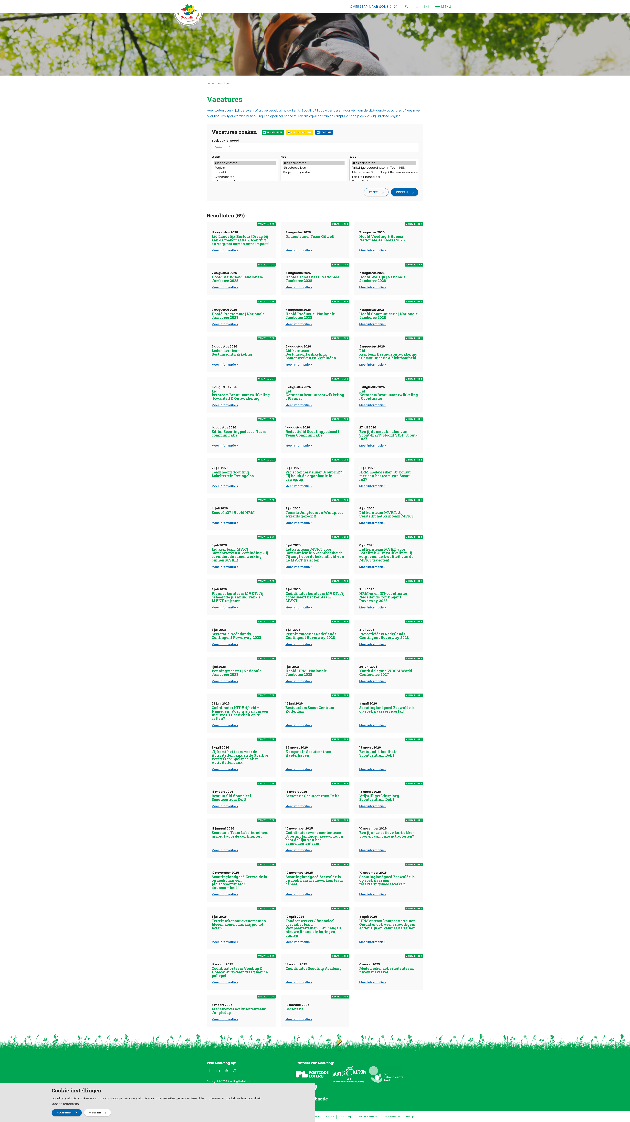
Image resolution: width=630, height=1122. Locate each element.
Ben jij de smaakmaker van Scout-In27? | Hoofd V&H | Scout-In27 (388, 435)
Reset (373, 192)
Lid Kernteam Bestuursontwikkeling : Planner (314, 395)
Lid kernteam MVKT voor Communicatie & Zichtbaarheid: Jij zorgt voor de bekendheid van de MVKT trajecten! (314, 554)
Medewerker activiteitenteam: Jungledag (239, 1011)
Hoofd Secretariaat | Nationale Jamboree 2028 (312, 279)
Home (210, 83)
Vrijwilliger (274, 132)
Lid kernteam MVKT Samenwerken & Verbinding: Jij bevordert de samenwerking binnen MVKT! (240, 554)
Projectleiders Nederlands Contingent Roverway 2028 (384, 635)
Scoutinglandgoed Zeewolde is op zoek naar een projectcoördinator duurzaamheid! (239, 882)
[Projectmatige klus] (313, 172)
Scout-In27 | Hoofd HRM (233, 512)
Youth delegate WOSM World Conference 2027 (385, 672)
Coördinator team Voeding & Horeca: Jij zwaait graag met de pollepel (240, 972)
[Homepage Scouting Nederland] (188, 11)
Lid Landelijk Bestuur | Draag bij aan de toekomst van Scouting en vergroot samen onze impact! (240, 240)
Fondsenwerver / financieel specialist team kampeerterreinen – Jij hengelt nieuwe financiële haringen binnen (313, 928)
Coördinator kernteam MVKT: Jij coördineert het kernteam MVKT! (314, 597)
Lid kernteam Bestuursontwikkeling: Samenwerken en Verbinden (310, 354)
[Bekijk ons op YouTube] (226, 1070)
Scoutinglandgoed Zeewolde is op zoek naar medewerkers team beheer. (314, 880)
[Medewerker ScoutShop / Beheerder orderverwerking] (384, 172)
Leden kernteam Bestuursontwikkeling (232, 352)
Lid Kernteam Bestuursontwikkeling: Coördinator (388, 395)
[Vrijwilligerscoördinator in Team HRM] (384, 167)
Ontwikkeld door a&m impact (400, 1116)
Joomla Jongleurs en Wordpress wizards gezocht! (314, 514)
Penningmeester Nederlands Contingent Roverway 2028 (310, 635)
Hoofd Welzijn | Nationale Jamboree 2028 (382, 279)
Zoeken (402, 192)
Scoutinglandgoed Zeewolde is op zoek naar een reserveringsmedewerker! (387, 880)
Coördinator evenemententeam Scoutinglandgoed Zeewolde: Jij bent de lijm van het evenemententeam (314, 838)
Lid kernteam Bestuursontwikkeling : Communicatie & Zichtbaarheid (388, 354)
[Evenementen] (244, 177)
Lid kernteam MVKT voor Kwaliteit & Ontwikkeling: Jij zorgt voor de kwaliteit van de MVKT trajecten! (386, 554)
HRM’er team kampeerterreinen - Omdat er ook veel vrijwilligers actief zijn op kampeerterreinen (388, 924)
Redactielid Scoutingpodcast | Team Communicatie (312, 433)
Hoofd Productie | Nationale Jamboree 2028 (310, 315)
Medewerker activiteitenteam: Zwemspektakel (386, 970)
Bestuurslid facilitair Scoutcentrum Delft (378, 753)
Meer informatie (224, 250)
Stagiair (325, 132)
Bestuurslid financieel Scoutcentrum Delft (231, 797)
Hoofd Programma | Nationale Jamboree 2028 (238, 315)
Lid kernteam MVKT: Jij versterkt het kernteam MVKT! (386, 514)
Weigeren (95, 1112)
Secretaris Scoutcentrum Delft (312, 795)
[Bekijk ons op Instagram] (234, 1070)
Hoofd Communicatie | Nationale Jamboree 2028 (388, 315)
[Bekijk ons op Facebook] (210, 1070)
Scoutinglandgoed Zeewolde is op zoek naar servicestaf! (387, 709)
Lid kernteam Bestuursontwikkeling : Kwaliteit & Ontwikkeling (241, 395)
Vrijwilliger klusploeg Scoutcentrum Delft (379, 797)
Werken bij (345, 1116)
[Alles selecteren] (244, 163)
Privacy (330, 1116)
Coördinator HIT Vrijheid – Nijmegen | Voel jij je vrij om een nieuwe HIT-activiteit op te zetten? (240, 713)
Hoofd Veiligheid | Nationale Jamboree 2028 (237, 279)
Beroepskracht (301, 132)
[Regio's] (244, 167)
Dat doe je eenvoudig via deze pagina (372, 116)
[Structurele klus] (313, 167)
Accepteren (64, 1112)
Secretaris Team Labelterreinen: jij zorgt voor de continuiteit (240, 834)
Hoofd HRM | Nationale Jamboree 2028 (306, 672)
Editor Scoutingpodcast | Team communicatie (239, 433)
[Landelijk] (244, 172)
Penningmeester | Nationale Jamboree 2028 (236, 672)
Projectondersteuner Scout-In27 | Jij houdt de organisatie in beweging (314, 476)
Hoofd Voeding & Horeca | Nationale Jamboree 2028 (382, 238)
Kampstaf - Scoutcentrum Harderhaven (308, 753)
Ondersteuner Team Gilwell (309, 236)
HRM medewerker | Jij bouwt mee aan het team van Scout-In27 (385, 476)
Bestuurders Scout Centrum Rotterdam (309, 709)
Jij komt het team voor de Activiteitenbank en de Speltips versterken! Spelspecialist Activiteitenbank (240, 757)
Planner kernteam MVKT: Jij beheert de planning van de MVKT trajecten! (237, 597)
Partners (315, 1116)
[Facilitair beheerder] (384, 177)
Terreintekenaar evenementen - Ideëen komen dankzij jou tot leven (240, 924)
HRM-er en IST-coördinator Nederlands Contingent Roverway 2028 (383, 597)
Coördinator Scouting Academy (313, 968)
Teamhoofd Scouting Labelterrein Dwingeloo (233, 474)
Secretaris (294, 1009)
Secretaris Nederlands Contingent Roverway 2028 (236, 635)
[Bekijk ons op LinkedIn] (218, 1070)
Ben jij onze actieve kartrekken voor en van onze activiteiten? (387, 834)
